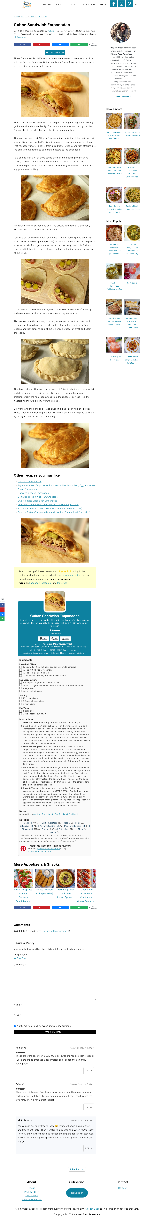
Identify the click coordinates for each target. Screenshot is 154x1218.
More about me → (123, 96)
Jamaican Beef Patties (29, 481)
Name (18, 1004)
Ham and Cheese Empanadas (33, 493)
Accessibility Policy (32, 1199)
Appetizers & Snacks (38, 17)
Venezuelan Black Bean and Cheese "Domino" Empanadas (48, 504)
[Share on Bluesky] (60, 44)
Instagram (46, 583)
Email (17, 1015)
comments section (71, 575)
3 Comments (20, 37)
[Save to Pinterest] (2, 609)
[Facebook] (113, 3)
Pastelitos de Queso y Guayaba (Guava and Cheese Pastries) (50, 508)
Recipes (47, 4)
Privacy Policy (31, 1192)
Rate (66, 638)
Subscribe (89, 4)
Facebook (34, 583)
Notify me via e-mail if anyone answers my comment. (44, 1026)
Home (16, 17)
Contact (73, 4)
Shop (103, 4)
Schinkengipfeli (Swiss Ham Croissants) (38, 497)
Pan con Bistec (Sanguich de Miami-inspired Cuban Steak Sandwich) (54, 512)
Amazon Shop (92, 1209)
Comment (20, 964)
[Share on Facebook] (2, 605)
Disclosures (31, 1195)
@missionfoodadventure (48, 848)
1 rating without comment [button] (56, 931)
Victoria (80, 653)
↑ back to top (77, 1169)
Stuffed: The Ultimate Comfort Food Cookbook (55, 814)
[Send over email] (79, 44)
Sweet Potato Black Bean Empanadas (37, 500)
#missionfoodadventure (39, 851)
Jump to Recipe (56, 52)
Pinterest (62, 583)
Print (44, 638)
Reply (88, 1070)
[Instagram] (121, 3)
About (60, 4)
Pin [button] (56, 638)
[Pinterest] (129, 3)
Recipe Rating (21, 954)
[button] (50, 630)
